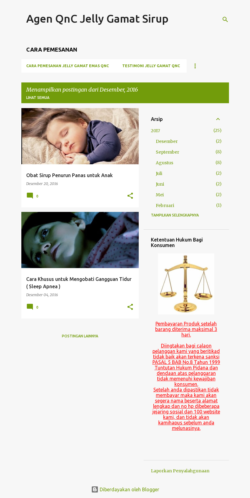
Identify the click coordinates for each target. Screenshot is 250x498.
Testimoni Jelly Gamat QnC (151, 66)
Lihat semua (37, 98)
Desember (167, 141)
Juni (160, 184)
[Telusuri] (225, 19)
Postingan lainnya (80, 336)
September (167, 152)
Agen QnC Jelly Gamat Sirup (97, 18)
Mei (160, 195)
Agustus (164, 162)
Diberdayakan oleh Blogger (128, 489)
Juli (159, 173)
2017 (155, 130)
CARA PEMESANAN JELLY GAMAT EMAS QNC (67, 66)
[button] (130, 196)
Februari (165, 205)
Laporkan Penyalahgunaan (180, 471)
